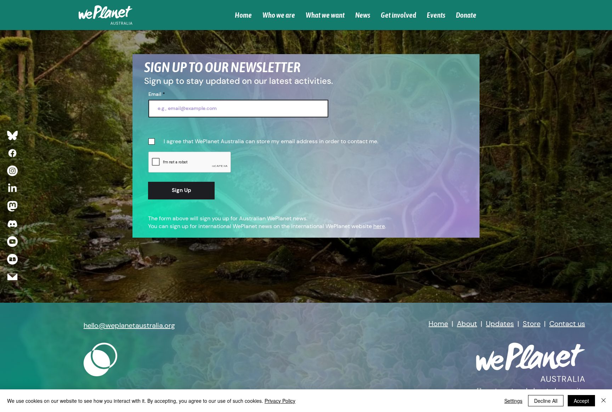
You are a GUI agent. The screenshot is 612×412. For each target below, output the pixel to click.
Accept (581, 400)
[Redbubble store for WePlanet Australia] (12, 259)
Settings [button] (513, 400)
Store (531, 323)
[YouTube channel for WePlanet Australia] (12, 241)
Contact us (567, 323)
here (379, 226)
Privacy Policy (280, 400)
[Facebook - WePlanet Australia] (12, 153)
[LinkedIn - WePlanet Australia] (12, 188)
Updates (500, 323)
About (467, 323)
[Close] (603, 400)
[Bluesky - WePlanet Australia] (12, 135)
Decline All (545, 400)
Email (154, 94)
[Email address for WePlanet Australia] (12, 277)
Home (438, 323)
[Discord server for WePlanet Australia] (12, 224)
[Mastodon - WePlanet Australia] (12, 206)
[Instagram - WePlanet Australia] (12, 171)
